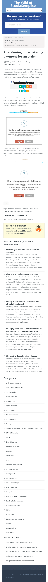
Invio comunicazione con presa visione (19, 556)
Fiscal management (13, 469)
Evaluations (10, 533)
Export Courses (11, 442)
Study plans (10, 514)
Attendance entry (12, 487)
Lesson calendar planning (15, 519)
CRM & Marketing (12, 433)
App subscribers (11, 406)
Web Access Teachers (13, 383)
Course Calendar (12, 415)
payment (17, 211)
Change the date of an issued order (21, 356)
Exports (9, 451)
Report (8, 523)
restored (29, 211)
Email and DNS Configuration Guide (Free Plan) (22, 547)
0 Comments (10, 64)
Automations (10, 410)
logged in (16, 219)
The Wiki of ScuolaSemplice (23, 4)
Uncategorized (11, 528)
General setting (11, 478)
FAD (7, 460)
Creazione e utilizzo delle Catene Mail (19, 542)
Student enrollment (13, 505)
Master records (11, 397)
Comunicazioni (11, 419)
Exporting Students (13, 446)
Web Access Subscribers (14, 388)
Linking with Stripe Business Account (22, 274)
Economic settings (12, 483)
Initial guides (10, 474)
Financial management (14, 465)
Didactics (9, 437)
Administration (11, 392)
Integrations (10, 492)
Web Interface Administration (14, 40)
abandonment (28, 209)
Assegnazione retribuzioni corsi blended (20, 561)
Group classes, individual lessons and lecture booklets (24, 428)
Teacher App (10, 401)
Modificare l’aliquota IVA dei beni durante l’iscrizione (24, 552)
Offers (8, 510)
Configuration (11, 424)
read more (38, 267)
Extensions (10, 456)
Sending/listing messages (15, 501)
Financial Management (12, 43)
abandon (10, 209)
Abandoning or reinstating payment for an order (23, 54)
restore (23, 211)
